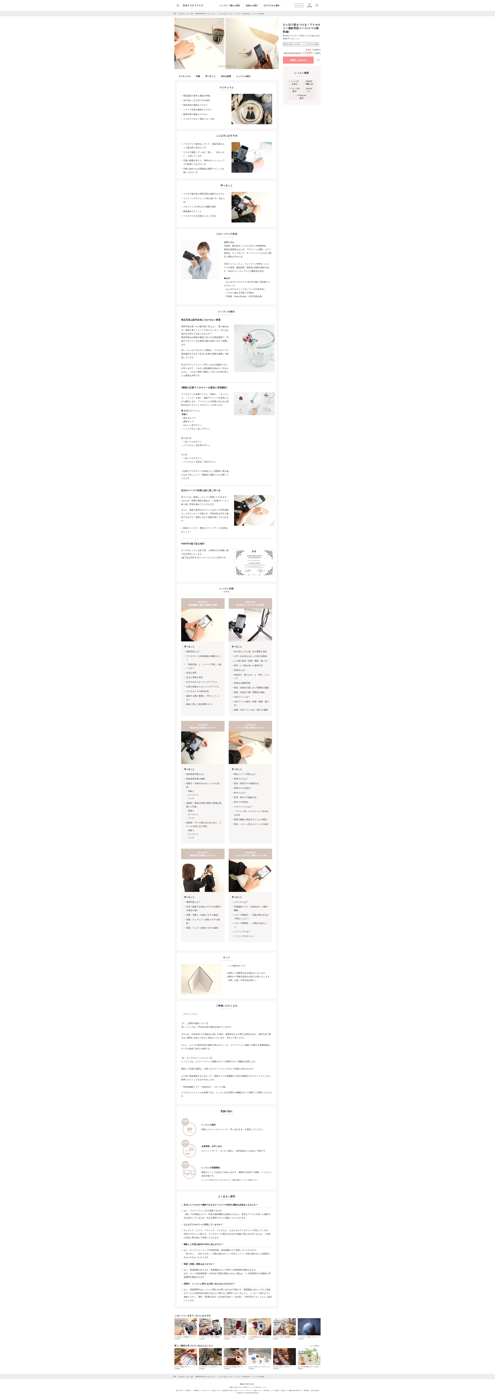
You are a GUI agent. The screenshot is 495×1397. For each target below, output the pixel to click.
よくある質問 (275, 1390)
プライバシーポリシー (245, 1390)
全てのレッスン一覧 (186, 13)
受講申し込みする (298, 60)
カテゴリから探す (271, 5)
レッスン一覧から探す (230, 5)
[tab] (218, 66)
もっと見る (314, 1345)
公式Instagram (315, 1390)
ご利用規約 (195, 1390)
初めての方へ (180, 1390)
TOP (174, 13)
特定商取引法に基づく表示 (229, 1390)
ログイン (299, 5)
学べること (210, 76)
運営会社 (188, 1390)
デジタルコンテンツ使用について (210, 1390)
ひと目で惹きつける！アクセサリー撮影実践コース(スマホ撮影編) (241, 13)
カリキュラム (185, 76)
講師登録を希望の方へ (295, 1390)
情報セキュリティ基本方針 (261, 1390)
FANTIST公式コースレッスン (206, 13)
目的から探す (252, 5)
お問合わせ (284, 1390)
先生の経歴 (226, 76)
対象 (198, 76)
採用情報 (306, 1390)
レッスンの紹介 (243, 76)
